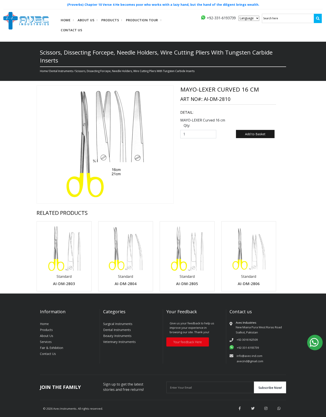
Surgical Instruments (117, 324)
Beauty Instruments (117, 336)
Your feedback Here (187, 342)
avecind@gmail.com (250, 361)
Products (110, 20)
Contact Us (71, 30)
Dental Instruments (61, 71)
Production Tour (142, 20)
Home (66, 20)
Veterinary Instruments (119, 342)
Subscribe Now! (270, 388)
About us (86, 20)
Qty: (187, 125)
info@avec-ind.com (249, 356)
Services (46, 342)
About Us (46, 336)
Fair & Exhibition (51, 348)
